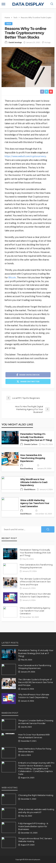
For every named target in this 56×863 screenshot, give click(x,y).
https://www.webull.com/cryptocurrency (25, 156)
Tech (8, 24)
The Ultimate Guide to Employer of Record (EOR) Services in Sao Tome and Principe (35, 581)
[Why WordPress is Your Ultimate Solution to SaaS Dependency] (10, 597)
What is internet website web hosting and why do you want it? (36, 810)
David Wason (29, 489)
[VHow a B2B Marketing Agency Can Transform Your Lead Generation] (10, 611)
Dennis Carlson (30, 444)
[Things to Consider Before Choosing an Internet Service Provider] (9, 724)
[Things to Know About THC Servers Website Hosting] (9, 842)
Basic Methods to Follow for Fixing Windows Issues (34, 750)
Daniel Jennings (15, 42)
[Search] (51, 4)
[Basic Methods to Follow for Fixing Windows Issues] (9, 752)
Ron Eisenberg (26, 468)
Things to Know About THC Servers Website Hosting (35, 839)
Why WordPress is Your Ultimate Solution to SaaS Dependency (33, 482)
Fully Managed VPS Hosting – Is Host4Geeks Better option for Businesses (33, 826)
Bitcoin (12, 277)
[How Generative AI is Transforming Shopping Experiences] (10, 568)
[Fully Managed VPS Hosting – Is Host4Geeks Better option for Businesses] (9, 827)
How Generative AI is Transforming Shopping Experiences (32, 458)
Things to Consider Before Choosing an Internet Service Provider (35, 722)
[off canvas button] (3, 4)
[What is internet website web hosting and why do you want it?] (9, 813)
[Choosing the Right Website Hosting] (9, 799)
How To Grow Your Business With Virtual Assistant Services (34, 736)
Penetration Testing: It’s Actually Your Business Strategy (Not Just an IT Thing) (36, 437)
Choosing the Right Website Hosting (35, 795)
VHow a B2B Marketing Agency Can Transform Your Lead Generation (34, 503)
